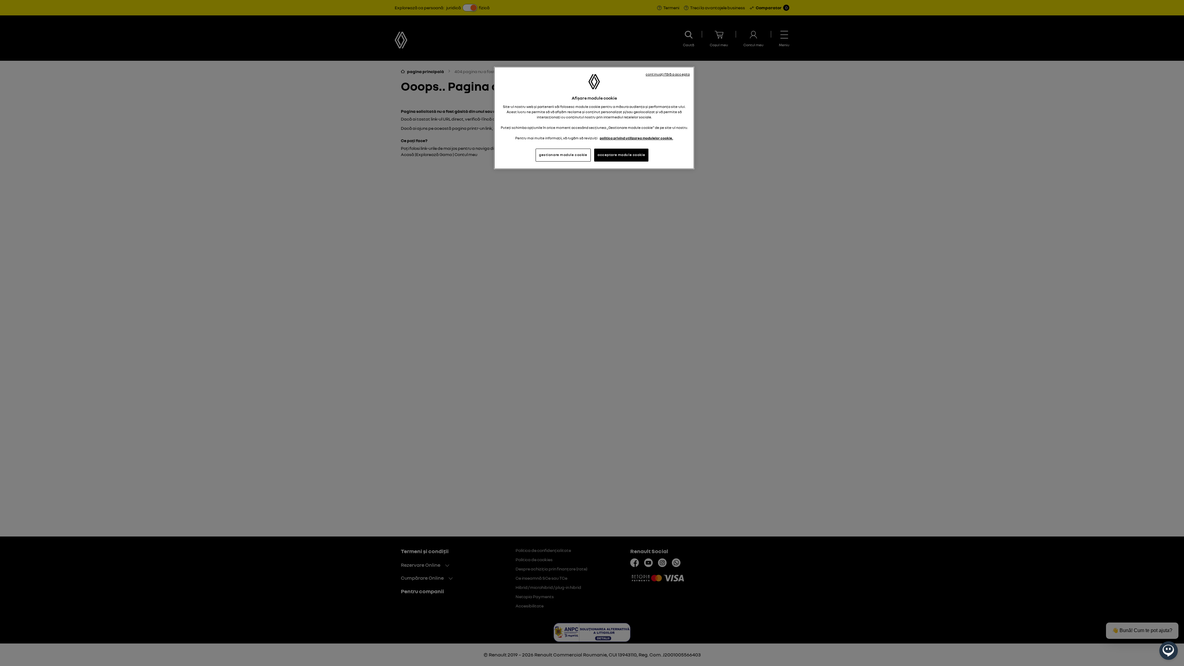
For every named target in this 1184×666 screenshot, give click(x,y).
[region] (594, 118)
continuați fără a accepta (668, 74)
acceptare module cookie (621, 155)
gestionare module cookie (563, 155)
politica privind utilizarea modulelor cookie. (636, 138)
